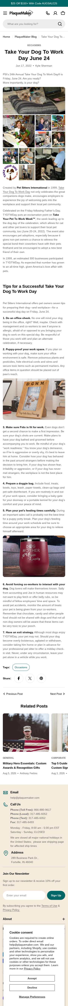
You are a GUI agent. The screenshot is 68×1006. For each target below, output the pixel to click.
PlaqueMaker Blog (26, 36)
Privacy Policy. (11, 909)
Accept (32, 978)
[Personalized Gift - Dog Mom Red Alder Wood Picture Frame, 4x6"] (34, 380)
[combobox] (34, 23)
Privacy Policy (32, 968)
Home (6, 36)
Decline (32, 987)
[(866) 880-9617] (48, 13)
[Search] (60, 24)
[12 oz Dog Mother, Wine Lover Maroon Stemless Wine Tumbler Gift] (34, 537)
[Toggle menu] (5, 13)
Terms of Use (49, 905)
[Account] (55, 13)
